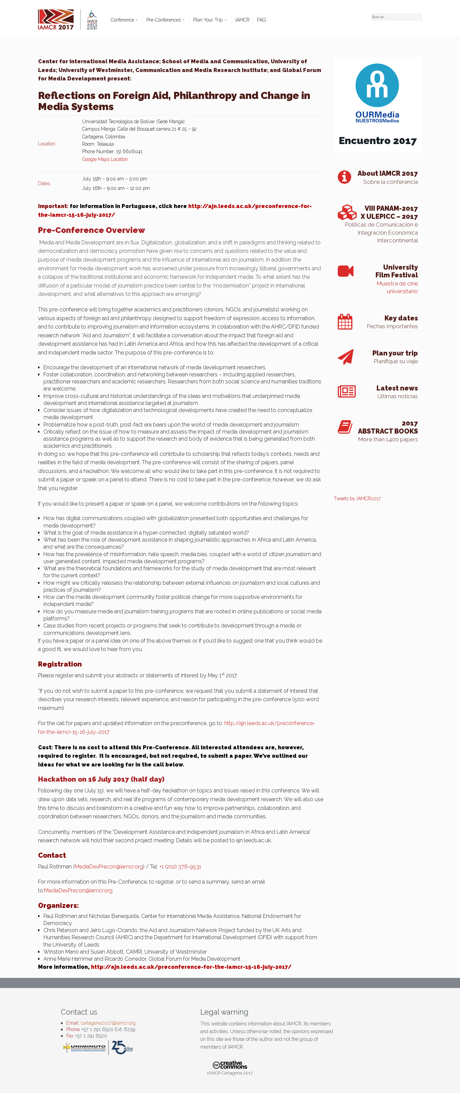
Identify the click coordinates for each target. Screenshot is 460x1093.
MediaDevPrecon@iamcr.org (109, 866)
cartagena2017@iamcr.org (108, 1023)
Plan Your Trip (208, 20)
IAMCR (242, 20)
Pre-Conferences (163, 20)
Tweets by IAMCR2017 (357, 498)
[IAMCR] (73, 22)
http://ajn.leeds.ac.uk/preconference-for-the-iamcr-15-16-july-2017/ (191, 967)
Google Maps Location (105, 159)
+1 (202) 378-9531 (180, 866)
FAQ (261, 20)
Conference (122, 20)
